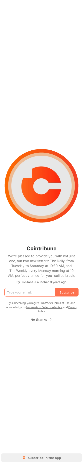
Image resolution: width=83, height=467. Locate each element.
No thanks (38, 319)
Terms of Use (61, 303)
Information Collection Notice (44, 307)
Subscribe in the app (44, 458)
